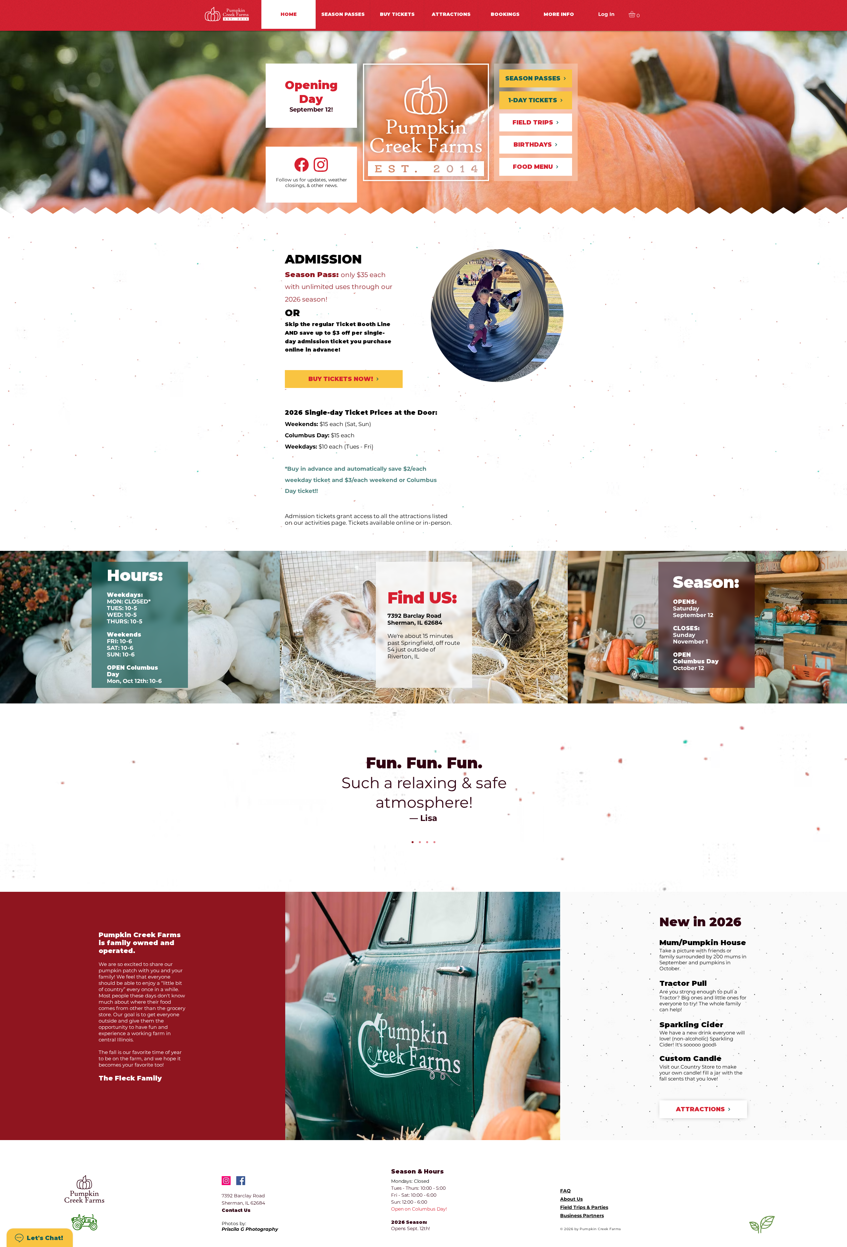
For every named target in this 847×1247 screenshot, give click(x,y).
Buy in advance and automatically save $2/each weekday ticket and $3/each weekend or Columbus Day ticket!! (361, 479)
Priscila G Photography (250, 1229)
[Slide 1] (413, 842)
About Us (571, 1199)
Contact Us (236, 1210)
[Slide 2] (420, 842)
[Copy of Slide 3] (434, 842)
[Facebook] (240, 1180)
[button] (451, 14)
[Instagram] (226, 1180)
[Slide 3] (427, 842)
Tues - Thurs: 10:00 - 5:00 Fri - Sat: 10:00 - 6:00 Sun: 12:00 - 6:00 (418, 1195)
